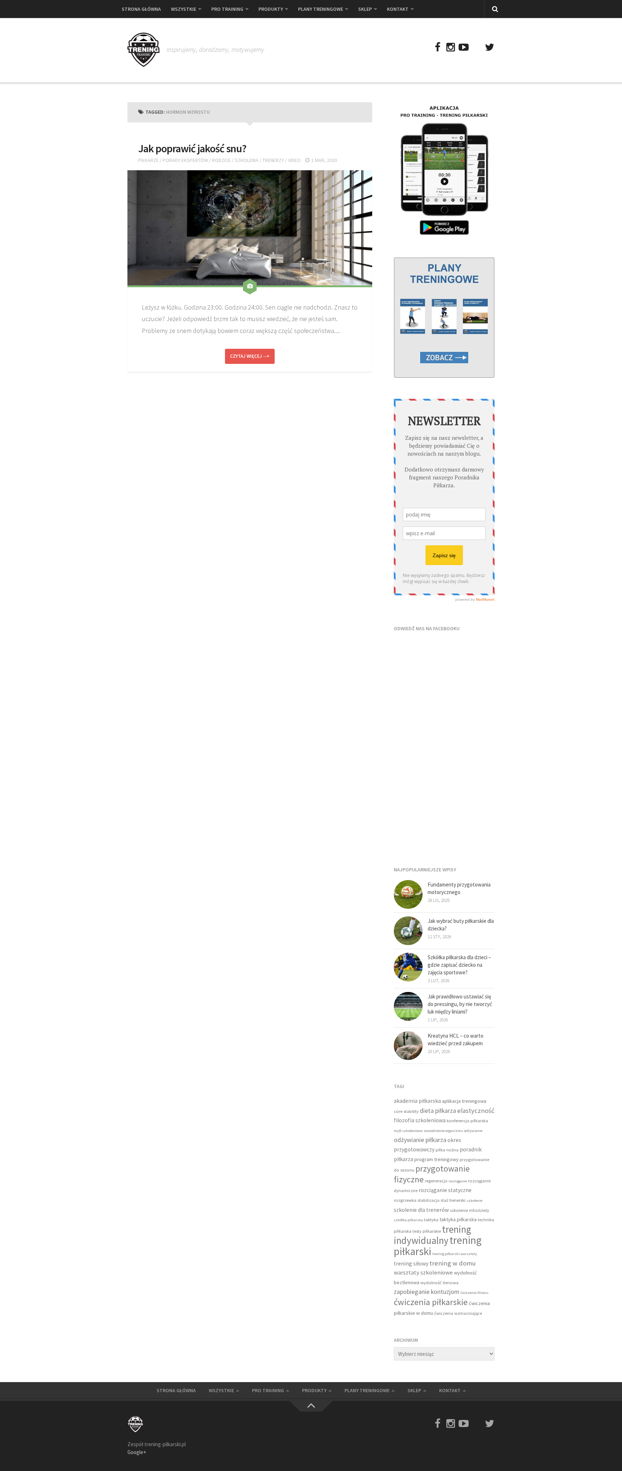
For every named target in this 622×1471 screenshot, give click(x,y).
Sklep (365, 9)
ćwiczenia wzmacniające (458, 1313)
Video (294, 160)
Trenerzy (273, 160)
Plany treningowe (320, 9)
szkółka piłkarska (408, 1220)
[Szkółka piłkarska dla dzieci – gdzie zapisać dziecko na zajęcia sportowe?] (408, 967)
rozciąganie (458, 1181)
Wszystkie (183, 9)
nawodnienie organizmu (443, 1130)
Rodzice (221, 160)
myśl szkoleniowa (408, 1130)
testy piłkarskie (427, 1231)
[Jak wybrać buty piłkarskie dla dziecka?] (408, 930)
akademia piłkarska (417, 1100)
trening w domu (452, 1263)
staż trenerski (453, 1200)
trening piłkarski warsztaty (454, 1253)
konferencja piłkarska (467, 1120)
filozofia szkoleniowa (420, 1120)
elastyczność (476, 1110)
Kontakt (398, 9)
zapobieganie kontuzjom (426, 1291)
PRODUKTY (270, 9)
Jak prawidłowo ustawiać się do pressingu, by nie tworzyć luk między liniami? (460, 1004)
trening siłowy (411, 1263)
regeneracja (436, 1180)
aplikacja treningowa (464, 1101)
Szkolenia (246, 160)
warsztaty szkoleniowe (423, 1272)
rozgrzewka (405, 1200)
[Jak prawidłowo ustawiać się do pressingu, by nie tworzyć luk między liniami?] (408, 1006)
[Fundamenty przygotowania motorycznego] (408, 894)
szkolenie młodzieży (469, 1210)
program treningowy (436, 1159)
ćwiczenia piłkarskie (431, 1302)
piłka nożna (447, 1149)
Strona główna (141, 9)
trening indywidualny (432, 1235)
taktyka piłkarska (458, 1219)
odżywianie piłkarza (420, 1140)
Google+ (136, 1452)
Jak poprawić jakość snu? (192, 148)
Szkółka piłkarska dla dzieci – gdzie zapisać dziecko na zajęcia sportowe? (459, 965)
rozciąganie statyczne (445, 1190)
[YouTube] (464, 47)
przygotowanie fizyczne (432, 1174)
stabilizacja (429, 1200)
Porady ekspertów (185, 160)
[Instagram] (451, 47)
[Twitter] (489, 47)
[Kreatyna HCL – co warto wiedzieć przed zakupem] (408, 1045)
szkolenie (474, 1200)
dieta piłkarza (438, 1110)
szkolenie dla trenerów (421, 1209)
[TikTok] (477, 47)
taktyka (431, 1219)
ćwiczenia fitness (474, 1292)
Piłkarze (148, 160)
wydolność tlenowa (439, 1282)
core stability (406, 1111)
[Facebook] (438, 47)
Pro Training (227, 9)
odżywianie (473, 1130)
